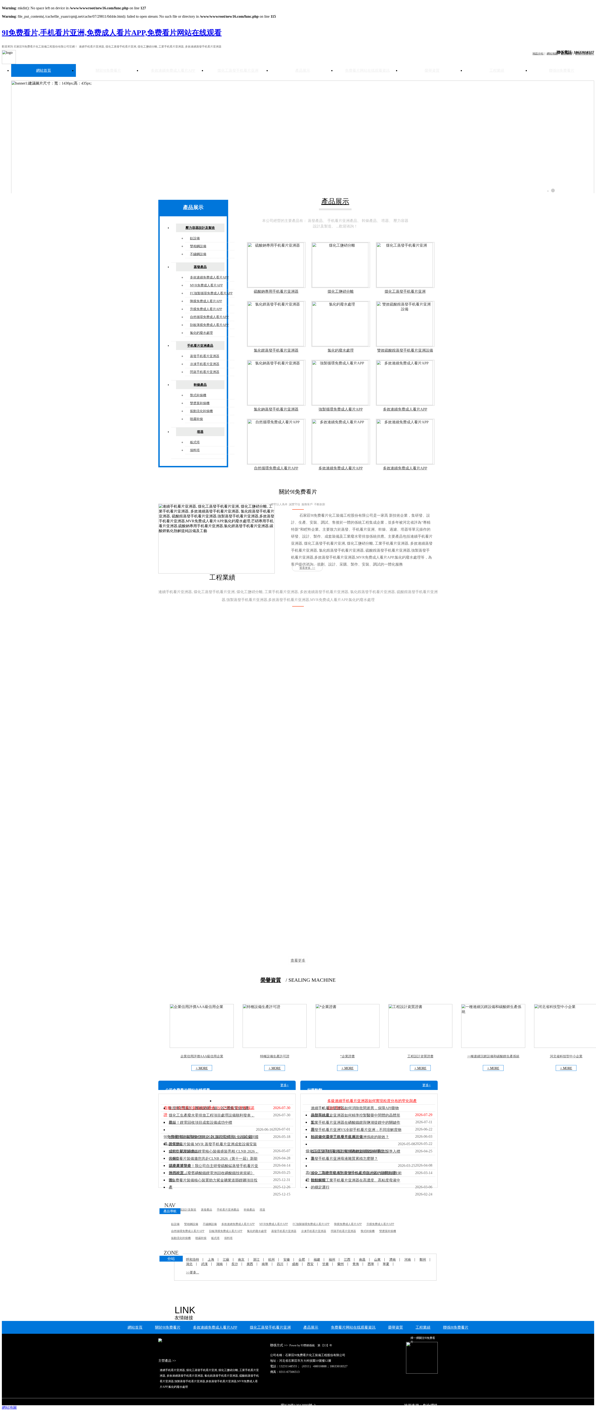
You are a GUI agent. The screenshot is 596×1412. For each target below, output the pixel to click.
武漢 (204, 1264)
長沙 (234, 1264)
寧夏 (386, 1264)
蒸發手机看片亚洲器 (204, 356)
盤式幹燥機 (198, 395)
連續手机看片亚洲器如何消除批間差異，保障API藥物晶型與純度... (355, 1111)
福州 (332, 1259)
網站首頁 (43, 70)
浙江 (256, 1259)
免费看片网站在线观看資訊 (367, 70)
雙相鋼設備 (198, 246)
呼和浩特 (192, 1259)
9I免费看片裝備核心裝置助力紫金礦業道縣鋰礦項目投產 (213, 1183)
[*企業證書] (347, 1047)
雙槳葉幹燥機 (200, 403)
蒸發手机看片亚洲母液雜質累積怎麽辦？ (344, 1159)
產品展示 (302, 70)
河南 (407, 1259)
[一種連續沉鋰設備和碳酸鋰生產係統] (493, 1047)
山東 (377, 1259)
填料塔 (195, 450)
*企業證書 (347, 1056)
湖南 (219, 1264)
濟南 (392, 1259)
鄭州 (423, 1259)
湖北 (189, 1264)
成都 (295, 1264)
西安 (310, 1264)
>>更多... (192, 1272)
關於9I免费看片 (108, 70)
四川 (280, 1264)
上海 (211, 1259)
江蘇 (226, 1259)
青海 (355, 1264)
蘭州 (340, 1264)
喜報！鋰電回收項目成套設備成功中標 (200, 1122)
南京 (241, 1259)
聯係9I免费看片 (561, 70)
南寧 (265, 1264)
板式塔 (195, 442)
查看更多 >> (307, 568)
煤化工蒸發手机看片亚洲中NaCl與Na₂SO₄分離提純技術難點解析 (356, 1176)
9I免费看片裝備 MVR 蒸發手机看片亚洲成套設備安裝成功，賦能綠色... (213, 1147)
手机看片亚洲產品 (200, 345)
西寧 (371, 1264)
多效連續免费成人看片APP (173, 70)
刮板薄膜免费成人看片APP (209, 325)
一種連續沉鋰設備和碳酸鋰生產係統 (493, 1056)
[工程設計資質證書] (420, 1047)
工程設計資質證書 (420, 1056)
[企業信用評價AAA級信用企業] (202, 1047)
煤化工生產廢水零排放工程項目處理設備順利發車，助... (211, 1118)
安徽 (286, 1259)
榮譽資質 (432, 70)
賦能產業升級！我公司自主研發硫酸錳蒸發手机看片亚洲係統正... (213, 1169)
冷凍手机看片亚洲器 (204, 364)
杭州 (271, 1259)
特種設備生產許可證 (274, 1056)
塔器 (200, 432)
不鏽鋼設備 (198, 254)
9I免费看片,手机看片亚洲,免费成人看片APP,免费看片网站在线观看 (112, 32)
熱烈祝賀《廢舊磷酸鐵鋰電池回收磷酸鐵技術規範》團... (211, 1176)
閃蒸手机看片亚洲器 (204, 372)
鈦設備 (195, 238)
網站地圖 (9, 1407)
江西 (347, 1259)
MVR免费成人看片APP (206, 285)
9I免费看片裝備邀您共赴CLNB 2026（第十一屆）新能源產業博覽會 (213, 1162)
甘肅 (325, 1264)
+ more (202, 1068)
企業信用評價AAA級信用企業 (201, 1056)
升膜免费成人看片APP (206, 309)
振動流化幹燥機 (201, 411)
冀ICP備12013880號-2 (298, 1405)
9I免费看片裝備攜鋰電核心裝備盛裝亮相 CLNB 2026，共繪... (213, 1154)
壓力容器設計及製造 (200, 228)
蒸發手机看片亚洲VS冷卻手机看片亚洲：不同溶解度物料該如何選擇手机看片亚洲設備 (356, 1133)
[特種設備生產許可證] (275, 1047)
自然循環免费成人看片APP (209, 317)
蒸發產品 (200, 267)
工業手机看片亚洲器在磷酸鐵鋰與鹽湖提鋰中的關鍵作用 (355, 1125)
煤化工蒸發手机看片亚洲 (237, 70)
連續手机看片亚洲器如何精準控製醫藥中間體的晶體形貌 (355, 1118)
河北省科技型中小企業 (566, 1056)
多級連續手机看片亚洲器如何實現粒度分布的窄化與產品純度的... (372, 1104)
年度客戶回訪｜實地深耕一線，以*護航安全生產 (209, 1108)
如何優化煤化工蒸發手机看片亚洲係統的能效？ (350, 1137)
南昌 (362, 1259)
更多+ (284, 1085)
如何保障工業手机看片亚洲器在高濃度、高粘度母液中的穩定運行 (355, 1183)
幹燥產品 (200, 385)
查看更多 (298, 960)
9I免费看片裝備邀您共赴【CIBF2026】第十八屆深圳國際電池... (213, 1140)
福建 (317, 1259)
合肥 (301, 1259)
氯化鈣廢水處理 (201, 333)
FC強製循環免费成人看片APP (211, 293)
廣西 (250, 1264)
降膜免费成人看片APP (206, 301)
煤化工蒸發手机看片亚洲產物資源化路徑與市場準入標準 (355, 1154)
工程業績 (496, 70)
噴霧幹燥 (196, 419)
